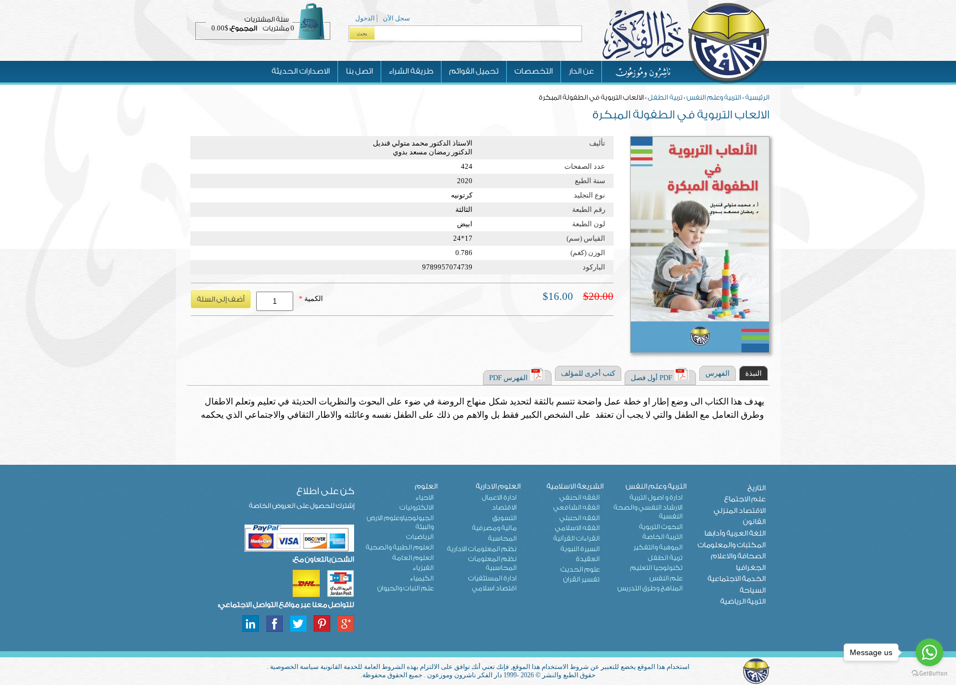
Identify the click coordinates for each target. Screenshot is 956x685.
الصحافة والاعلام (738, 556)
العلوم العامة (413, 558)
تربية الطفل (665, 97)
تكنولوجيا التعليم (656, 568)
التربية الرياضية (743, 601)
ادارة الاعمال (499, 497)
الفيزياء (423, 568)
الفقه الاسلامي (577, 528)
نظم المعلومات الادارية (482, 549)
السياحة (753, 590)
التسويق (504, 518)
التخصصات (534, 71)
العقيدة (588, 559)
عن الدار (581, 71)
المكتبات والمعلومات (732, 545)
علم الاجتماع (745, 499)
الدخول (365, 18)
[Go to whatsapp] (929, 652)
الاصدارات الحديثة (301, 71)
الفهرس (717, 373)
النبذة (753, 373)
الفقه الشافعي (576, 507)
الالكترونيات (416, 507)
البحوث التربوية (661, 527)
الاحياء (424, 497)
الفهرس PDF (508, 377)
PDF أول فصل (651, 377)
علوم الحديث (580, 569)
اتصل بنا (359, 71)
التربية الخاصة (662, 537)
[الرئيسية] (685, 82)
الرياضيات (420, 537)
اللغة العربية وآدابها (735, 533)
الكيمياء (422, 578)
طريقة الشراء (411, 71)
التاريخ (756, 488)
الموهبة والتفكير (658, 547)
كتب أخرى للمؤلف (588, 373)
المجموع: (243, 28)
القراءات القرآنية (576, 538)
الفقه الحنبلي (579, 518)
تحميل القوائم (473, 71)
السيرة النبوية (580, 549)
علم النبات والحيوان (405, 588)
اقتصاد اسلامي (494, 588)
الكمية (311, 298)
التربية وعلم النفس (714, 97)
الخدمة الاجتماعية (737, 578)
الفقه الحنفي (579, 497)
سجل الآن (396, 18)
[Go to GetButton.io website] (929, 673)
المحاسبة (502, 538)
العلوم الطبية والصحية (400, 547)
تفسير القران (581, 579)
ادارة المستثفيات (492, 578)
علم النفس (666, 578)
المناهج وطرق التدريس (650, 588)
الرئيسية (757, 97)
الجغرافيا (751, 567)
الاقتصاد (504, 507)
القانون (754, 521)
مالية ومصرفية (494, 528)
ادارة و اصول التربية (656, 497)
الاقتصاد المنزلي (740, 510)
